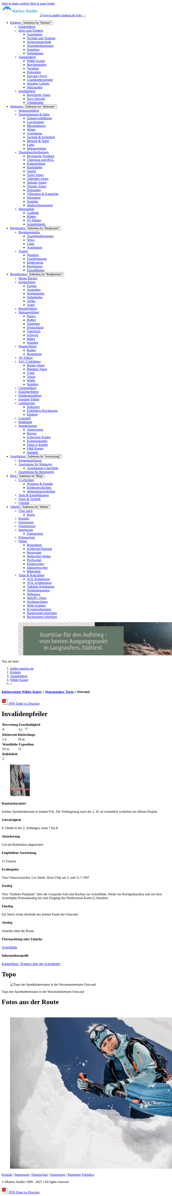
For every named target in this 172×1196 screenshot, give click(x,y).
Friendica (88, 1174)
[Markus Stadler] (42, 15)
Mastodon (74, 1174)
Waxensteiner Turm (59, 692)
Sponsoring (57, 1174)
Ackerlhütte (9, 947)
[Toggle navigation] (84, 16)
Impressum (22, 1174)
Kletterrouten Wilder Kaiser (22, 692)
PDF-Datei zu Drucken (24, 703)
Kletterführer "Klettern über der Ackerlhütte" (31, 964)
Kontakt (7, 1174)
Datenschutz (39, 1174)
